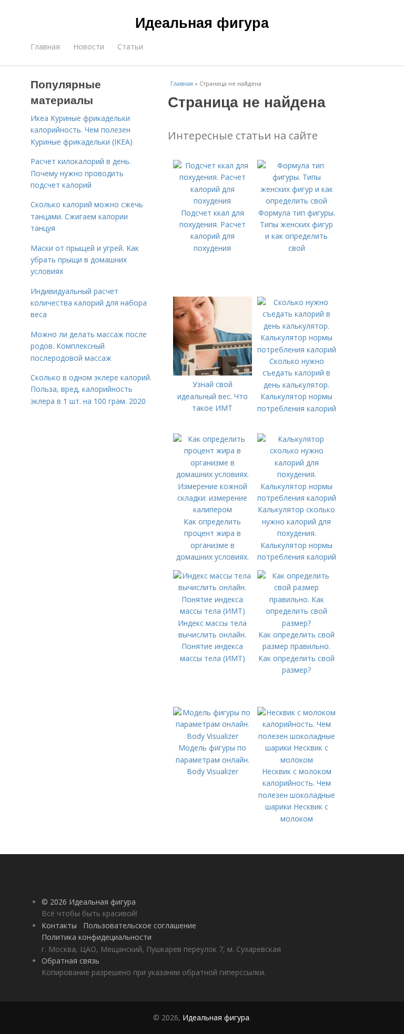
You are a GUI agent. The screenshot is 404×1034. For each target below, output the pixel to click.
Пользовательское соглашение (139, 925)
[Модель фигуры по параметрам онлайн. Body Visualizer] (212, 736)
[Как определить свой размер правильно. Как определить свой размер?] (296, 623)
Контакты (59, 925)
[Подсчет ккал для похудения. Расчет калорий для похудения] (212, 201)
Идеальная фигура (202, 22)
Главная (45, 47)
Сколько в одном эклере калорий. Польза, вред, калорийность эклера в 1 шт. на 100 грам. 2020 (91, 389)
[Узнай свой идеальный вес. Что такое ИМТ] (212, 373)
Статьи (130, 47)
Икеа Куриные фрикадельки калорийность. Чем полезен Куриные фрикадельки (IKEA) (82, 130)
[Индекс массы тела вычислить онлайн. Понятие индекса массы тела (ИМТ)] (212, 611)
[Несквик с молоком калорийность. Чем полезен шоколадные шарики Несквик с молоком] (296, 760)
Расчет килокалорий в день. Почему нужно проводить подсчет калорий (81, 173)
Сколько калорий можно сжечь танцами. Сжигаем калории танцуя (87, 216)
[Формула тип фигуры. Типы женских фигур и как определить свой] (296, 201)
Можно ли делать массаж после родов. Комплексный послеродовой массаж (89, 346)
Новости (88, 47)
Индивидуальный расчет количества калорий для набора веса (89, 303)
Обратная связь (70, 961)
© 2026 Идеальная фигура (89, 902)
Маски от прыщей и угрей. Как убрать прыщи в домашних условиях (85, 260)
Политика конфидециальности (97, 937)
